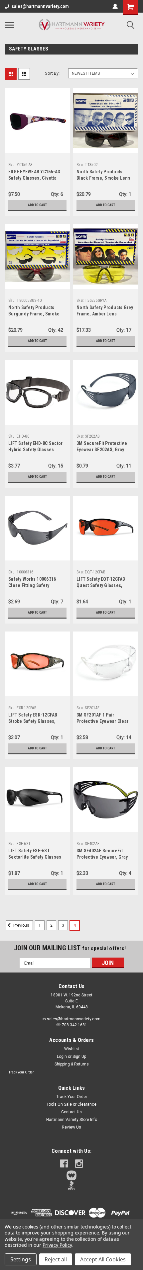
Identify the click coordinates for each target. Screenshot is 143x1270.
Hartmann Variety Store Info (71, 1119)
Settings (20, 1259)
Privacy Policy (57, 1245)
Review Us (71, 1127)
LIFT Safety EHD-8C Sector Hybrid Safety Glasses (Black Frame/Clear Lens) (35, 450)
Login (62, 1056)
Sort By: (52, 73)
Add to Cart (37, 205)
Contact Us (71, 1112)
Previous (20, 925)
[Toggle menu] (9, 25)
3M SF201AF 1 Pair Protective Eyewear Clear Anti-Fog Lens (102, 721)
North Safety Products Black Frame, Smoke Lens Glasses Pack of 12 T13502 (104, 178)
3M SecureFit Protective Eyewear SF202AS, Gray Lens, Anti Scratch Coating (104, 450)
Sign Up (79, 1056)
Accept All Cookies (103, 1259)
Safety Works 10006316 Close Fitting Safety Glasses (32, 585)
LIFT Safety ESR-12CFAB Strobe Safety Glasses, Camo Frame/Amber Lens (34, 721)
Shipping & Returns (72, 1064)
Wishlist (71, 1049)
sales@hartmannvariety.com (40, 6)
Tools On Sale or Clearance (71, 1104)
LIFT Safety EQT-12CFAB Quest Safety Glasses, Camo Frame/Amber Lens (102, 585)
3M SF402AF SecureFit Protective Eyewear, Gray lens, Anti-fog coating (102, 857)
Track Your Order (21, 1072)
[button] (72, 1175)
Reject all (56, 1259)
